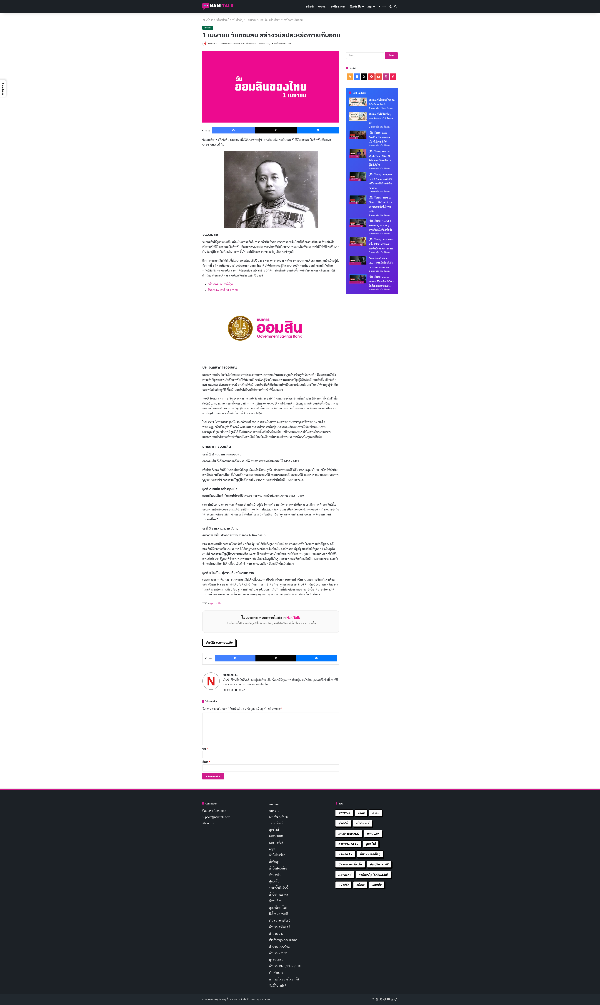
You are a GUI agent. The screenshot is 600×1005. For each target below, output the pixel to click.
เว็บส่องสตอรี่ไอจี (279, 920)
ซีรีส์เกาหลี (362, 823)
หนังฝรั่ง (343, 885)
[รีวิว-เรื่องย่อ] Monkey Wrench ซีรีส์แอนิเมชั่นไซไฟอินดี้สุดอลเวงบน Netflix (381, 281)
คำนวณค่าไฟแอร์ (279, 927)
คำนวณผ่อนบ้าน (279, 947)
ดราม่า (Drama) (348, 833)
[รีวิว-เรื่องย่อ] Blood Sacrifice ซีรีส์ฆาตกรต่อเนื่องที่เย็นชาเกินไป (379, 137)
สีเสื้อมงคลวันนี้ (278, 914)
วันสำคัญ (238, 20)
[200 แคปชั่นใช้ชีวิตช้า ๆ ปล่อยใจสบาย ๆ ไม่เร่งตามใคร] (358, 116)
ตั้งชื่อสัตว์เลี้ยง (278, 868)
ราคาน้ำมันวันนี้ (278, 888)
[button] (3, 88)
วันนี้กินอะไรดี (277, 986)
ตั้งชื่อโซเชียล (277, 855)
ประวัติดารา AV (379, 864)
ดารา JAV (373, 833)
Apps (370, 6)
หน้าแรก (210, 20)
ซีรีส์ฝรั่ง (343, 823)
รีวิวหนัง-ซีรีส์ (355, 6)
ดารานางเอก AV (348, 844)
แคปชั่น (377, 885)
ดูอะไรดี (274, 829)
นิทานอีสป (275, 901)
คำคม (361, 813)
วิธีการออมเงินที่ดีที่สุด (220, 284)
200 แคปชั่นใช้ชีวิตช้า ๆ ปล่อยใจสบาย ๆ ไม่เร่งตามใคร (381, 118)
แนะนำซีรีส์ (276, 842)
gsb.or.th (215, 603)
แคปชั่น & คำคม (337, 6)
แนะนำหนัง (276, 836)
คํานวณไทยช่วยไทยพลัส (284, 979)
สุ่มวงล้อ (274, 881)
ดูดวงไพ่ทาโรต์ (278, 907)
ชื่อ (205, 748)
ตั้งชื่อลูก (274, 862)
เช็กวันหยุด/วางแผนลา (283, 940)
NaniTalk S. (212, 43)
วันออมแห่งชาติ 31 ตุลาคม (223, 290)
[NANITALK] (218, 6)
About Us (208, 823)
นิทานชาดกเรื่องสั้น (350, 864)
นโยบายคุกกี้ (223, 999)
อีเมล (206, 762)
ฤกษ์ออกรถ (276, 959)
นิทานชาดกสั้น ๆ (370, 854)
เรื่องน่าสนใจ (224, 20)
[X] (232, 690)
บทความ (322, 6)
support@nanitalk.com (216, 817)
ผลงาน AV (344, 874)
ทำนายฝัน (275, 875)
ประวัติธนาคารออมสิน (219, 642)
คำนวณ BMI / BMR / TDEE (286, 966)
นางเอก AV (345, 854)
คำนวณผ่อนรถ (278, 953)
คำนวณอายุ (276, 933)
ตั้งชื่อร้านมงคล (278, 894)
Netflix (344, 813)
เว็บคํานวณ (276, 973)
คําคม (375, 813)
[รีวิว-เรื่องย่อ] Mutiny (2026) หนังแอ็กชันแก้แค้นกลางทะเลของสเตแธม (381, 263)
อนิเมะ (360, 885)
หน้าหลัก (310, 6)
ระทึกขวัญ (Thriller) (373, 874)
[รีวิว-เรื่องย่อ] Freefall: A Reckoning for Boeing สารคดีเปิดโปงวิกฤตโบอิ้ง (380, 225)
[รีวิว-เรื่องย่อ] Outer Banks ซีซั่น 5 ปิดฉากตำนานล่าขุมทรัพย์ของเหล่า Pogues (381, 244)
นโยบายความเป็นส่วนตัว (239, 999)
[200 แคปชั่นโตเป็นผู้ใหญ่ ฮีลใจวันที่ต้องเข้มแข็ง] (358, 102)
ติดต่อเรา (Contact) (214, 810)
